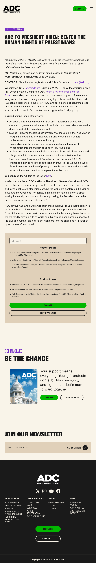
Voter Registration (33, 512)
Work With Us (77, 508)
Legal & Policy (35, 498)
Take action (12, 498)
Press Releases (56, 502)
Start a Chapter (13, 506)
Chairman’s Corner (75, 503)
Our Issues (32, 508)
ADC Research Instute (77, 512)
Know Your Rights (36, 516)
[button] (77, 447)
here (48, 175)
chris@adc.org (81, 82)
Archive (52, 509)
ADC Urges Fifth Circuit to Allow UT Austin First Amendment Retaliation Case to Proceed (48, 260)
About (74, 498)
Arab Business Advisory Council (13, 513)
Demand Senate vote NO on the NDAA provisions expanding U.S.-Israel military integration (48, 284)
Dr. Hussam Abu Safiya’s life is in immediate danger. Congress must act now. (42, 289)
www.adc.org (33, 87)
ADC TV (51, 506)
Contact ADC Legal (33, 503)
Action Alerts (12, 502)
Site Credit (59, 559)
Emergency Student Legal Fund (12, 519)
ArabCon (9, 509)
